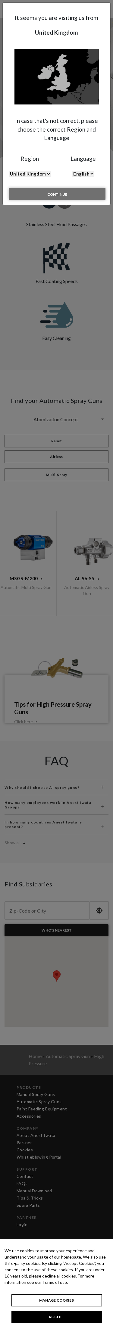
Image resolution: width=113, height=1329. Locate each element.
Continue (57, 194)
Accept (56, 1317)
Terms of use (54, 1282)
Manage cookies (56, 1300)
